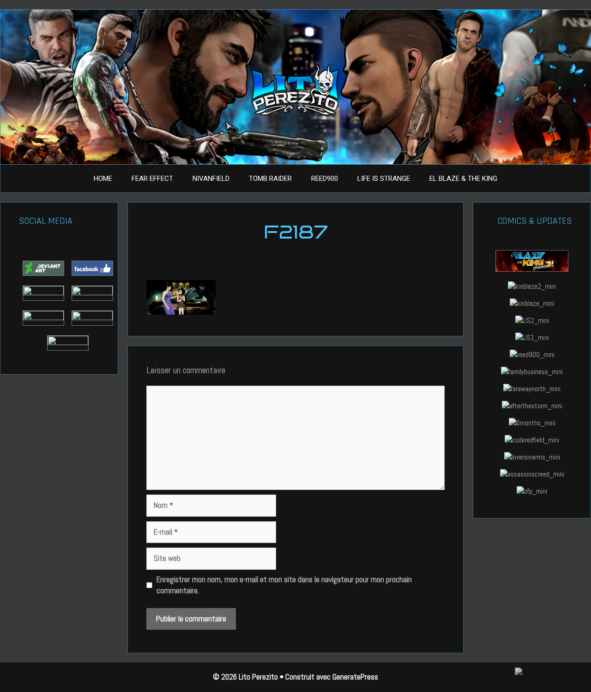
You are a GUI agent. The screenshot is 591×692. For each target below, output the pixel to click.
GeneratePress (355, 677)
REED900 (324, 178)
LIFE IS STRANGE (383, 178)
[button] (545, 672)
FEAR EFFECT (152, 178)
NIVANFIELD (211, 178)
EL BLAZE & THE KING (463, 178)
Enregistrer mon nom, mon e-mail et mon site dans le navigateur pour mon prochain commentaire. (284, 585)
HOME (103, 178)
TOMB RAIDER (270, 178)
